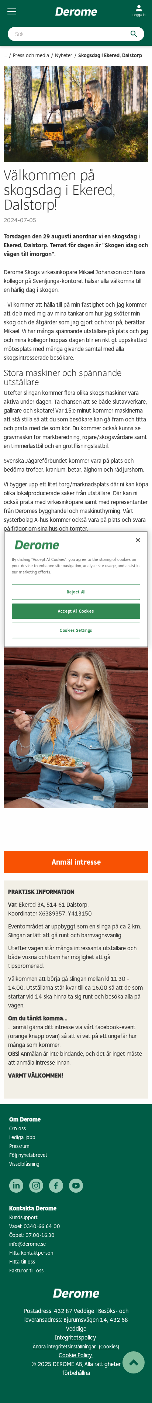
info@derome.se (27, 1244)
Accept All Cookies (76, 610)
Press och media (31, 55)
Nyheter (63, 55)
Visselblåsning (24, 1164)
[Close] (138, 540)
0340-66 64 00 (42, 1226)
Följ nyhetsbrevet (28, 1155)
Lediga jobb (22, 1137)
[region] (76, 589)
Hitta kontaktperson (31, 1253)
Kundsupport (23, 1217)
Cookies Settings (76, 629)
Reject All (76, 591)
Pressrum (19, 1146)
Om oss (17, 1128)
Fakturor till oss (26, 1271)
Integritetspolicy (75, 1337)
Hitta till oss (22, 1262)
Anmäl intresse (76, 862)
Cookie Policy (76, 1355)
